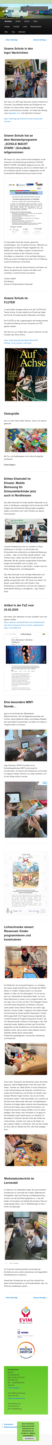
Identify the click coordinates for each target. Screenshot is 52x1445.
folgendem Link (14, 113)
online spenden (13, 1388)
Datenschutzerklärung (13, 1427)
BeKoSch (22, 32)
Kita (13, 32)
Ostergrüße (11, 413)
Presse (7, 26)
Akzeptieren (29, 1438)
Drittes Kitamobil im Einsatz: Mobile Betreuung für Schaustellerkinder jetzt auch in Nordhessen (20, 487)
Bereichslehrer (36, 26)
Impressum (8, 1424)
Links (25, 26)
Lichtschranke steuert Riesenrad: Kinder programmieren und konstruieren (19, 933)
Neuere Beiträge (40, 40)
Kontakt (16, 26)
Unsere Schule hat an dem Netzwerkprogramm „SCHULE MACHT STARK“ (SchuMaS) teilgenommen (20, 143)
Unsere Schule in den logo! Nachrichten (18, 50)
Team (35, 21)
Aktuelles (8, 21)
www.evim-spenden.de (16, 1398)
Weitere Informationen (29, 1434)
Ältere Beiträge (11, 40)
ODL (6, 32)
